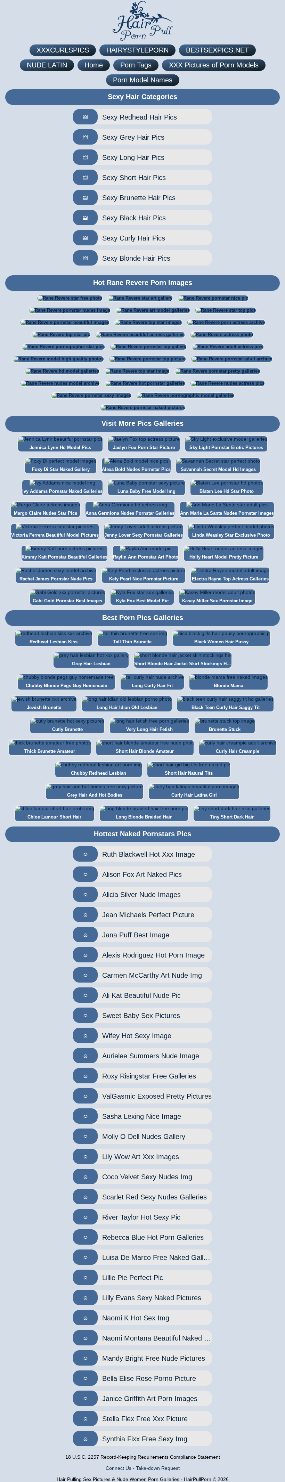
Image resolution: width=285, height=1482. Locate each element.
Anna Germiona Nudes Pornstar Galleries (130, 513)
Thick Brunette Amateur (49, 751)
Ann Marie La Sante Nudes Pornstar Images (227, 513)
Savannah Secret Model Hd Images (218, 469)
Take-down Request (158, 1468)
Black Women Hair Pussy (221, 641)
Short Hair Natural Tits (189, 773)
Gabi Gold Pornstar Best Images (67, 600)
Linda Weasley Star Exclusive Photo (231, 535)
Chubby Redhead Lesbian (98, 773)
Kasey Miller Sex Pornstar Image (217, 600)
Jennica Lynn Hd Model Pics (60, 447)
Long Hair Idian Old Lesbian (127, 707)
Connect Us (118, 1468)
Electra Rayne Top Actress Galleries (230, 578)
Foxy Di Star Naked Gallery (61, 469)
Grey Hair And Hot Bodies (94, 795)
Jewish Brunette (44, 707)
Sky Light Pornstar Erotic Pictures (226, 447)
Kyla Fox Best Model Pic (142, 600)
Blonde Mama (228, 685)
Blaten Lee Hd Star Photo (227, 491)
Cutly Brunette (67, 729)
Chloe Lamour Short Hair (54, 817)
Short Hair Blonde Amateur (145, 751)
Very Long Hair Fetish (149, 729)
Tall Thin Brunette (132, 641)
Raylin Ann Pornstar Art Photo (145, 557)
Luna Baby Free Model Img (146, 491)
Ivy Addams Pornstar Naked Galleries (62, 491)
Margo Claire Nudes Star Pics (45, 513)
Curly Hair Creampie (237, 751)
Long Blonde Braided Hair (144, 817)
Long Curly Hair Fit (152, 685)
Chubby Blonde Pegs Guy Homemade (66, 685)
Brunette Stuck (225, 729)
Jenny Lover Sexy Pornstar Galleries (143, 535)
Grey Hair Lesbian (91, 663)
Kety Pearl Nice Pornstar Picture (143, 578)
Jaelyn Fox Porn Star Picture (144, 447)
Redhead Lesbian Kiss (54, 641)
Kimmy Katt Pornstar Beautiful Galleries (64, 557)
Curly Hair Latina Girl (194, 795)
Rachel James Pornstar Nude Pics (55, 578)
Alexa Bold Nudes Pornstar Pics (136, 469)
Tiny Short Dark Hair (232, 817)
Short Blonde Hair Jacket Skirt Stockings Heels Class (182, 663)
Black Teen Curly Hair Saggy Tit (226, 707)
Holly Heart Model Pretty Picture (223, 557)
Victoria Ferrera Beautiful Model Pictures (55, 535)
